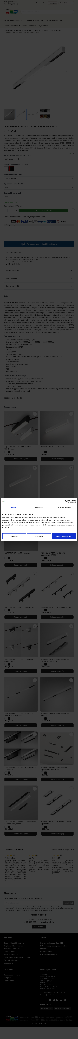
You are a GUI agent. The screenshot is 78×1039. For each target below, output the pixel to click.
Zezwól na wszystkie (63, 536)
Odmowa (14, 536)
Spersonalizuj (38, 536)
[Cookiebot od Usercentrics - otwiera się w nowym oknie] (67, 501)
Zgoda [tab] (13, 507)
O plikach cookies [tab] (64, 507)
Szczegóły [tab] (39, 507)
